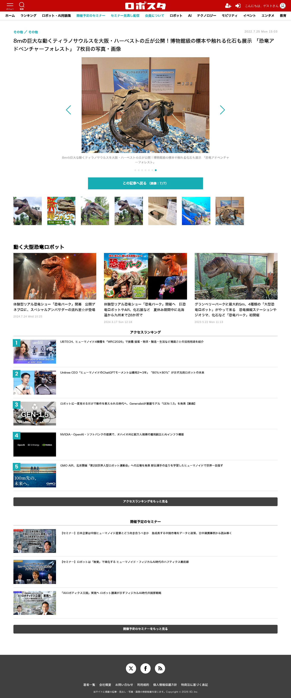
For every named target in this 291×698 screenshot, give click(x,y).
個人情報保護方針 (165, 685)
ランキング (28, 15)
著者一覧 (89, 685)
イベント (249, 15)
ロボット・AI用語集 (56, 15)
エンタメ (268, 15)
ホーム (10, 15)
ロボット (176, 15)
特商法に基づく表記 (194, 685)
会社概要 (105, 685)
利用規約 (143, 685)
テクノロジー (206, 15)
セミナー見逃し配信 (125, 15)
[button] (87, 110)
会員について (154, 15)
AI (190, 15)
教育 (283, 15)
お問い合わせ (124, 685)
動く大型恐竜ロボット (39, 247)
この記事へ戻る (144, 183)
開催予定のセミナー (90, 15)
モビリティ (230, 15)
